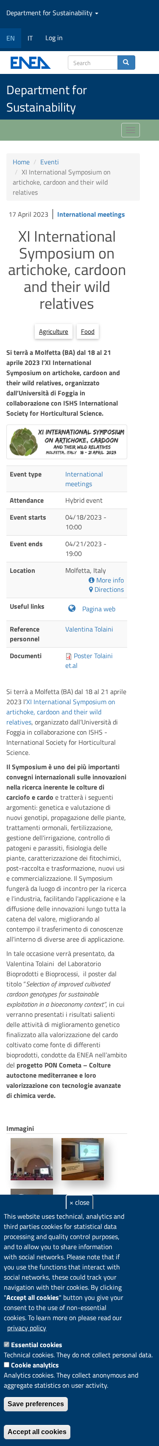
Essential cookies (36, 1345)
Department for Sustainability (50, 13)
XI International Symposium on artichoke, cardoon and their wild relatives (60, 712)
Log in (54, 38)
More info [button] (109, 580)
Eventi (49, 162)
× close (79, 1202)
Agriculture (53, 331)
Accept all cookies (37, 1431)
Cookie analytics (35, 1365)
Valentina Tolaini (89, 629)
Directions (108, 589)
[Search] (126, 62)
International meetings (91, 214)
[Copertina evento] (66, 442)
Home (21, 162)
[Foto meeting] (32, 1159)
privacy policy (26, 1328)
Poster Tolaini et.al (89, 660)
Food (88, 331)
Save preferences (36, 1404)
